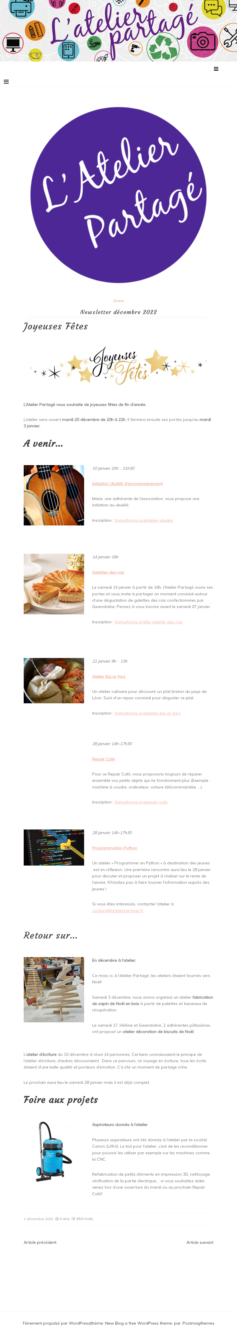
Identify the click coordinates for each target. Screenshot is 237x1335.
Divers (118, 301)
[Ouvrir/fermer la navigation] (6, 81)
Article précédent (40, 1242)
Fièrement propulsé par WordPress (56, 1323)
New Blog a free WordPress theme (138, 1323)
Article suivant (199, 1242)
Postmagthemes (198, 1323)
